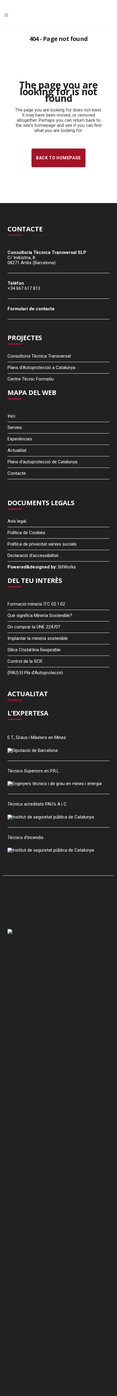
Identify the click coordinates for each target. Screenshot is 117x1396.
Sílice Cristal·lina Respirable (34, 650)
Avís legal (17, 521)
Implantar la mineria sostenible (38, 638)
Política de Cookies (26, 532)
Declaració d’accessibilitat (33, 555)
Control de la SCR (25, 661)
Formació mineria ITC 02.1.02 (36, 604)
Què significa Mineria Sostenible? (40, 615)
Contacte (17, 473)
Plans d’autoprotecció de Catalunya (42, 462)
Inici (11, 416)
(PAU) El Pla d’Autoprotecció (35, 672)
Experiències (20, 439)
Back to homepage (58, 157)
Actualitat (17, 450)
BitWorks (67, 567)
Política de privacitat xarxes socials (42, 544)
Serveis (15, 427)
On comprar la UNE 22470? (34, 627)
